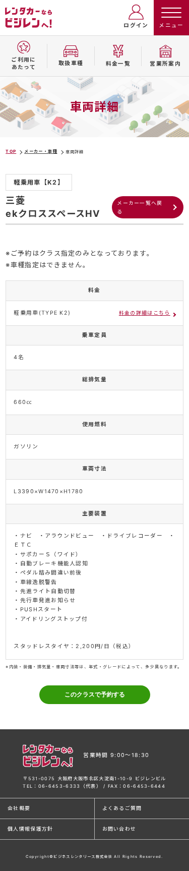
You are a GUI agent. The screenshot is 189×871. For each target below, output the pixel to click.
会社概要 (19, 808)
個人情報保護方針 (30, 829)
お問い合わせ (119, 829)
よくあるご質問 (122, 808)
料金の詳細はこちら (144, 313)
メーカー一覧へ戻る (140, 207)
